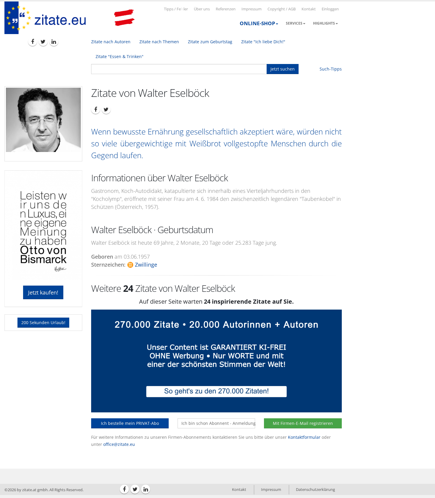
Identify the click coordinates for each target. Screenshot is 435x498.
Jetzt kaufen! (43, 292)
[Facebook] (32, 41)
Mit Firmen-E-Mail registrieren (303, 423)
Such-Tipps (331, 69)
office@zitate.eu (119, 444)
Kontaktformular (304, 437)
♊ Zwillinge (142, 264)
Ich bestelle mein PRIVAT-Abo (130, 423)
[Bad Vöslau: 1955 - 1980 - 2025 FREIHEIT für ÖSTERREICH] (124, 17)
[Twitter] (43, 41)
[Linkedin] (53, 41)
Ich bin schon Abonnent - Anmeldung (218, 423)
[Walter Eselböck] (43, 120)
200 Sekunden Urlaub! (43, 322)
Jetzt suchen (282, 69)
